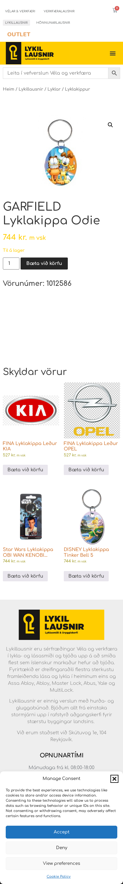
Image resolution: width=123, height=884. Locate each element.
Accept (62, 832)
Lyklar (54, 89)
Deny (61, 847)
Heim (8, 89)
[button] (114, 779)
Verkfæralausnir (59, 11)
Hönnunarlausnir (53, 22)
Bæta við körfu (44, 263)
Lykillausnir (16, 22)
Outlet (18, 34)
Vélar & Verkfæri (20, 11)
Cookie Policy (59, 877)
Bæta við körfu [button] (25, 469)
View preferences (61, 863)
